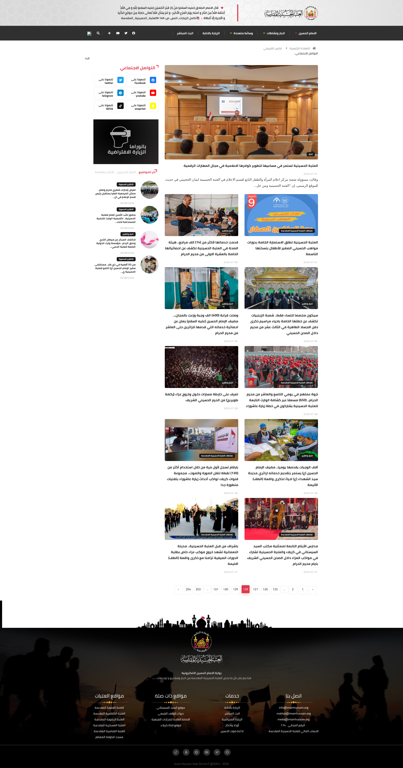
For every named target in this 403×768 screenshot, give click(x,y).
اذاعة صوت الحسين (232, 731)
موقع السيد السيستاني (171, 707)
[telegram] (196, 752)
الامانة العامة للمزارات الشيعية (171, 719)
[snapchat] (186, 752)
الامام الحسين (307, 33)
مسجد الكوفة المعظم (109, 737)
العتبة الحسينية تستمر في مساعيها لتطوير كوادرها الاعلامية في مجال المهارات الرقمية (251, 165)
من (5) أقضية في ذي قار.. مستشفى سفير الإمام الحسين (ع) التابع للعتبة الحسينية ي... (115, 268)
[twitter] (126, 33)
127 (255, 589)
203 (198, 589)
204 (188, 589)
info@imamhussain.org (293, 707)
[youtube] (118, 33)
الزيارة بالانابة (211, 33)
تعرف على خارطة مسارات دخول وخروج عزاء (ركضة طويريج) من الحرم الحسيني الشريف (201, 397)
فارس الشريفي (272, 48)
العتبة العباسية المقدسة (109, 731)
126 (265, 589)
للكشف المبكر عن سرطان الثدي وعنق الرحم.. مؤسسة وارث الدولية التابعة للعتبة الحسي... (116, 243)
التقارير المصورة (126, 184)
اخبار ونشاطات (275, 33)
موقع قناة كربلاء (171, 725)
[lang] (89, 33)
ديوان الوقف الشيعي (171, 713)
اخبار (311, 154)
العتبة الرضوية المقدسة (109, 719)
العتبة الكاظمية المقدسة (109, 713)
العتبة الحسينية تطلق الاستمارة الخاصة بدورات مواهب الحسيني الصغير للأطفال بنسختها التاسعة (282, 248)
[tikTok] (176, 752)
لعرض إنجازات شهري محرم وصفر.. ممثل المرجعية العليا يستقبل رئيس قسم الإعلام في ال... (115, 193)
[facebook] (133, 33)
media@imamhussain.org (293, 719)
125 (275, 589)
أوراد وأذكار (232, 725)
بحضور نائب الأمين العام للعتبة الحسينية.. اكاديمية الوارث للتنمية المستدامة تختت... (116, 218)
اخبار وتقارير (227, 231)
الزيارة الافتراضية (232, 719)
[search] (98, 33)
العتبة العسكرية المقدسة (109, 725)
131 (215, 589)
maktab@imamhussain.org (294, 713)
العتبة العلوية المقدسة (109, 707)
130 (225, 589)
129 (235, 589)
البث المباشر (185, 33)
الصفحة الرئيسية (300, 48)
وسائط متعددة (243, 33)
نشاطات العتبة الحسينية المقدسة (297, 231)
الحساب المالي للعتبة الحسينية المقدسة (294, 731)
